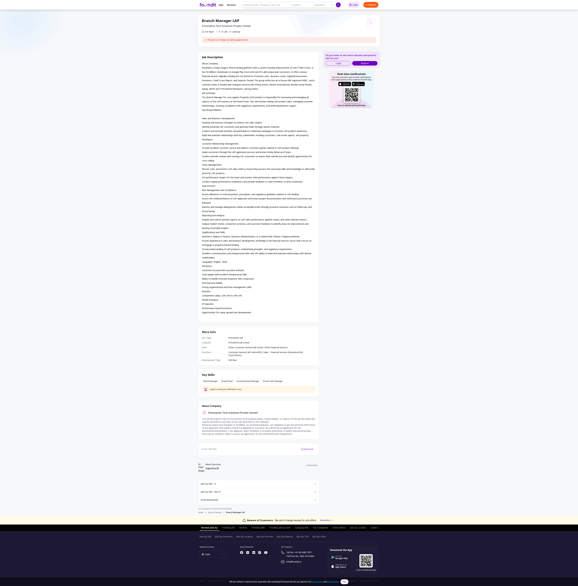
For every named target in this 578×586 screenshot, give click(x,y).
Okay (344, 581)
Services (231, 4)
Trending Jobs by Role (279, 527)
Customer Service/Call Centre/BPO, (245, 352)
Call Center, (258, 347)
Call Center (244, 342)
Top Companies (320, 527)
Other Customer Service (240, 347)
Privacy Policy (317, 581)
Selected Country (207, 547)
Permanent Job (235, 337)
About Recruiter (213, 464)
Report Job (308, 449)
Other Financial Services (276, 347)
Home (200, 512)
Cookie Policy (333, 581)
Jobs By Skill (205, 536)
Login (355, 4)
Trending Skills (258, 527)
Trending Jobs (228, 527)
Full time (232, 360)
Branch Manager (210, 381)
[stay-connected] (242, 552)
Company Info (302, 527)
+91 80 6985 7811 (303, 552)
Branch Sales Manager (273, 381)
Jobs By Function (264, 536)
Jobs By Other (319, 536)
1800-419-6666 (306, 556)
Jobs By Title (302, 536)
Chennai (236, 31)
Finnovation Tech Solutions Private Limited (226, 26)
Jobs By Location (244, 536)
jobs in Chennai (214, 512)
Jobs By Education (224, 536)
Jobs (221, 4)
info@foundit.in (293, 561)
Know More (325, 520)
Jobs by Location (358, 527)
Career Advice (339, 527)
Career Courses (378, 527)
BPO (236, 342)
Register (372, 4)
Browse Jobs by (209, 527)
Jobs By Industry (285, 536)
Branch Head (227, 381)
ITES (230, 342)
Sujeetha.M (212, 468)
